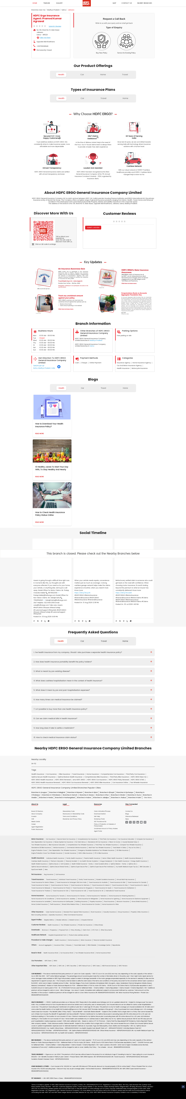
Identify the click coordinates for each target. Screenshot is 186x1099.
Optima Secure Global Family (59, 867)
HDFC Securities (71, 966)
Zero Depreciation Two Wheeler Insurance (62, 850)
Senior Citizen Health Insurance (112, 858)
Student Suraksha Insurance (105, 880)
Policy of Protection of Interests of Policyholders (105, 825)
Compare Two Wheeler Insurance (130, 845)
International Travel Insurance (115, 891)
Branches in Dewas (87, 795)
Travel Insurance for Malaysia (40, 888)
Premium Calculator (57, 861)
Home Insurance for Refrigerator (88, 899)
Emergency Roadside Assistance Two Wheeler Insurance (96, 850)
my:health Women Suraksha (89, 861)
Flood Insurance (109, 902)
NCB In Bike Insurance (85, 853)
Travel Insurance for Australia (98, 882)
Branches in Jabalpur (101, 797)
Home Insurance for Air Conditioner (42, 899)
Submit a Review (55, 26)
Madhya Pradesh (53, 10)
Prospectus (53, 930)
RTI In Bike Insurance (101, 853)
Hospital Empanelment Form (57, 935)
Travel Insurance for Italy (120, 885)
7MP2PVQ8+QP (38, 366)
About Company (36, 814)
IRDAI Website (92, 945)
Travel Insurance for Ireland (101, 885)
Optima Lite (132, 864)
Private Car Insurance (85, 925)
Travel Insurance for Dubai (39, 885)
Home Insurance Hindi (103, 953)
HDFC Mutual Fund (84, 966)
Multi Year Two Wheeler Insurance (99, 848)
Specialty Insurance (55, 915)
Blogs (127, 814)
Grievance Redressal (131, 816)
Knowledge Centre (104, 945)
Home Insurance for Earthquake (63, 902)
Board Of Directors (37, 811)
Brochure (45, 930)
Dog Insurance (48, 874)
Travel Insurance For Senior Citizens (42, 882)
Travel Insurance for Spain (103, 888)
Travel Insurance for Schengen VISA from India (71, 882)
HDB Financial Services (109, 966)
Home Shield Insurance (139, 902)
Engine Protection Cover (39, 850)
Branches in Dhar (102, 795)
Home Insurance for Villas (110, 904)
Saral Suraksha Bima (101, 864)
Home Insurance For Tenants (55, 896)
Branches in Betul (91, 792)
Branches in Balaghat (57, 792)
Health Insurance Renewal (133, 858)
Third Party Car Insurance (107, 839)
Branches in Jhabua (118, 797)
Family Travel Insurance (86, 880)
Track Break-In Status (119, 848)
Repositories (116, 945)
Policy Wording (75, 930)
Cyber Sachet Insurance (53, 912)
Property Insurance (96, 902)
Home (125, 388)
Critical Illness (98, 925)
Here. (46, 870)
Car (82, 388)
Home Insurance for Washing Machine (121, 896)
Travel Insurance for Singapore (82, 888)
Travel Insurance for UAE (78, 891)
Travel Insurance (51, 880)
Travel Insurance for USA (60, 891)
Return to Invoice (114, 842)
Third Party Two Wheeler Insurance (106, 845)
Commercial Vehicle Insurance (76, 848)
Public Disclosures (37, 829)
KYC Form (95, 930)
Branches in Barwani (74, 792)
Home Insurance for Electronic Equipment (135, 899)
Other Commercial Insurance (73, 915)
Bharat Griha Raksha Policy (70, 904)
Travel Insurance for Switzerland (124, 888)
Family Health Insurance (74, 858)
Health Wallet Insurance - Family (82, 864)
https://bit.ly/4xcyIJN (82, 593)
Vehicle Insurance (58, 848)
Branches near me (38, 10)
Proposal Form (63, 930)
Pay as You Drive (134, 848)
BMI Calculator (144, 867)
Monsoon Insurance (123, 902)
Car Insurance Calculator (126, 839)
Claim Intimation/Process (102, 811)
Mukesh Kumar (74, 920)
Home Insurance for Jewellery (65, 899)
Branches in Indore (84, 797)
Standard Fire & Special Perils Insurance (76, 912)
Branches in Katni (134, 797)
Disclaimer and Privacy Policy (72, 819)
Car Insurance (50, 839)
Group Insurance (123, 912)
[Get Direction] (59, 368)
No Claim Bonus (80, 842)
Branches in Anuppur (39, 792)
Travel (103, 388)
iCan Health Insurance (122, 861)
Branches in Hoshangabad (65, 797)
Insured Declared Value (129, 842)
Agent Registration (37, 827)
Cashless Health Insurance (39, 861)
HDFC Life (61, 966)
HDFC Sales (96, 966)
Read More (39, 433)
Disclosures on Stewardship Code (73, 814)
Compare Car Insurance (144, 839)
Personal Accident (71, 861)
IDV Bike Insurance (122, 850)
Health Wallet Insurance (39, 864)
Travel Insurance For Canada (137, 882)
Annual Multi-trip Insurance (125, 880)
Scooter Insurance (70, 853)
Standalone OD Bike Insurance (41, 848)
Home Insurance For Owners (76, 896)
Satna (64, 10)
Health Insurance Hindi (50, 953)
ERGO (55, 961)
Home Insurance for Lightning (109, 899)
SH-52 (33, 764)
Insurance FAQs (59, 945)
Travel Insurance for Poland (61, 888)
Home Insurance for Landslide (41, 902)
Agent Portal (98, 831)
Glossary (69, 945)
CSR (32, 819)
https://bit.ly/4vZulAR (124, 593)
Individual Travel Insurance (67, 880)
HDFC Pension (123, 966)
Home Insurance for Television (97, 896)
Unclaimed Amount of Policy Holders (106, 829)
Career (33, 824)
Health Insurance (53, 925)
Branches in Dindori (118, 795)
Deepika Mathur (49, 920)
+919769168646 (42, 46)
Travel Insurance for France (59, 885)
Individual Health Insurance (55, 858)
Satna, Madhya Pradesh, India (44, 368)
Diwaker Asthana (61, 920)
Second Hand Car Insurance (66, 839)
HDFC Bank (48, 961)
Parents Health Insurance (92, 858)
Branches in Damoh (70, 795)
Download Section (100, 814)
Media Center (35, 822)
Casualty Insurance (109, 912)
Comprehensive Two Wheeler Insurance (80, 845)
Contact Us (129, 811)
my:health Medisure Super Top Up (127, 867)
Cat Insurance (60, 874)
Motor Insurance (86, 940)
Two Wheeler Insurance (38, 845)
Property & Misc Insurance (139, 912)
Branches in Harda (46, 797)
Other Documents (106, 930)
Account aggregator (45, 945)
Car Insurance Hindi (66, 953)
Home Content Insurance (39, 904)
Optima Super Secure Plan (79, 867)
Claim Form (86, 930)
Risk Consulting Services (39, 915)
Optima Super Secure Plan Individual (102, 867)
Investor (33, 816)
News (127, 819)
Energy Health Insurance (139, 861)
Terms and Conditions (70, 816)
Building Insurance (81, 902)
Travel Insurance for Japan (138, 885)
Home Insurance (73, 940)
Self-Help (97, 816)
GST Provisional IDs (100, 822)
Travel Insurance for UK (95, 891)
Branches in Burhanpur (124, 792)
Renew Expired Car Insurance (63, 842)
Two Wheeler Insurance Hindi (84, 953)
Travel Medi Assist (79, 945)
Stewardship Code (68, 811)
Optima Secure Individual (39, 867)
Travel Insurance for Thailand (40, 891)
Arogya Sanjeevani (106, 861)
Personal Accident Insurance (103, 940)
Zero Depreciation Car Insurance (41, 842)
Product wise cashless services (78, 935)
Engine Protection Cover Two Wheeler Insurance (46, 853)
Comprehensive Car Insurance (87, 839)
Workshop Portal (99, 819)
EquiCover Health (36, 870)
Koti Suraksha (65, 864)
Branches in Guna (134, 795)
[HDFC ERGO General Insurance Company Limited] (87, 3)
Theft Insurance (55, 904)
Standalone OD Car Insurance (97, 842)
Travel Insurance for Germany (80, 885)
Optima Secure (53, 864)
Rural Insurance (96, 912)
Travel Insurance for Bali (117, 882)
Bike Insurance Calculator (57, 845)
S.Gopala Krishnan (87, 920)
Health (61, 388)
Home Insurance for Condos (91, 904)
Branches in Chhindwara (51, 795)
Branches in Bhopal (107, 792)
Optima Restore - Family (118, 864)
